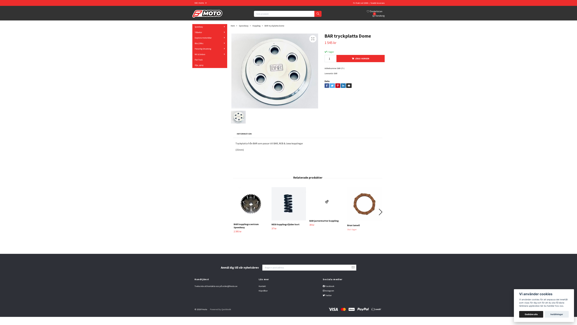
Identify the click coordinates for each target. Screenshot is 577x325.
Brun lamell (353, 225)
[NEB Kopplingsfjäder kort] (289, 203)
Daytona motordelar (203, 38)
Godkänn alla (531, 314)
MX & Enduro (200, 54)
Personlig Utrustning (203, 49)
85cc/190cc (199, 43)
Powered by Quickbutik (220, 309)
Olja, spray (199, 65)
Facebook (329, 286)
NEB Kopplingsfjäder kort (285, 224)
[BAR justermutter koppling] (326, 202)
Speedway (199, 27)
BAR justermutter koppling (324, 220)
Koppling (257, 25)
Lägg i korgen (362, 58)
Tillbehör (198, 32)
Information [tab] (244, 134)
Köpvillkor (263, 290)
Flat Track (199, 60)
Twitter (328, 295)
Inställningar (556, 314)
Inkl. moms (200, 3)
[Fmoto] (207, 14)
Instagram (329, 290)
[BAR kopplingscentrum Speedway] (251, 203)
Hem (233, 25)
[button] (380, 212)
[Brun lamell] (364, 204)
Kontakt (262, 286)
